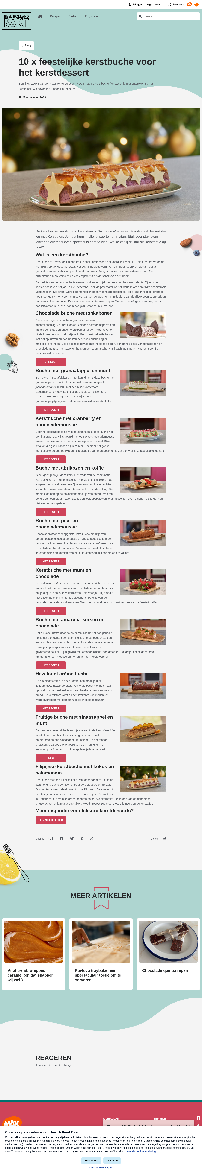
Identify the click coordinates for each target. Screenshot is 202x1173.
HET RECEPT (50, 362)
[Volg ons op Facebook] (198, 1118)
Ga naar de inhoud (101, 2)
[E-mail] (50, 838)
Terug (28, 45)
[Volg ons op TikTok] (198, 1126)
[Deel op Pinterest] (82, 838)
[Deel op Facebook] (61, 838)
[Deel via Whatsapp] (91, 838)
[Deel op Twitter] (72, 838)
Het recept (51, 410)
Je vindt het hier (51, 820)
